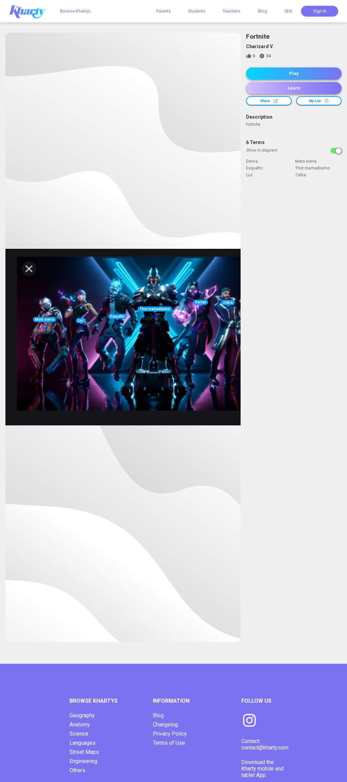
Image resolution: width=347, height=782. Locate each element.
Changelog (165, 724)
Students (196, 11)
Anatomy (79, 724)
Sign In (319, 11)
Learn (294, 88)
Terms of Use (169, 743)
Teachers (231, 11)
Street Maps (84, 752)
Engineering (83, 761)
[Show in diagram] (336, 151)
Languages (82, 743)
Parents (163, 11)
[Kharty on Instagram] (249, 721)
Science (78, 733)
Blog (262, 11)
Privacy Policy (170, 733)
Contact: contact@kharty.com (264, 744)
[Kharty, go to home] (30, 11)
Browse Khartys (75, 11)
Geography (82, 715)
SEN (288, 11)
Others (77, 770)
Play (294, 73)
